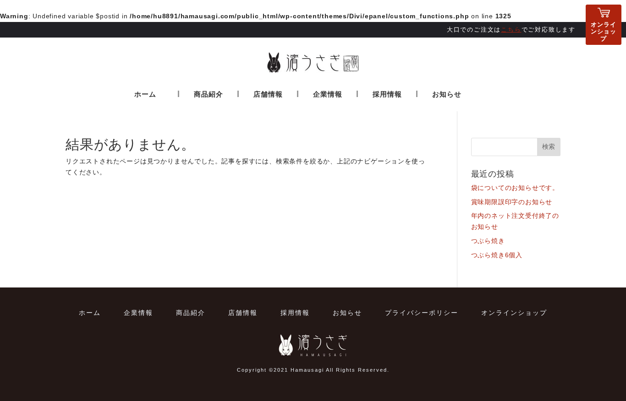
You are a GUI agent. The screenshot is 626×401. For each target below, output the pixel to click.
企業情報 (327, 94)
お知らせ (446, 94)
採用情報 (387, 94)
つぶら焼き (488, 240)
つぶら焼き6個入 (496, 255)
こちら (511, 29)
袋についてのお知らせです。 (515, 187)
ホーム (145, 94)
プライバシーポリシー (421, 312)
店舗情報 (268, 94)
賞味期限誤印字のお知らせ (512, 202)
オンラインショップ (603, 31)
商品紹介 (208, 94)
